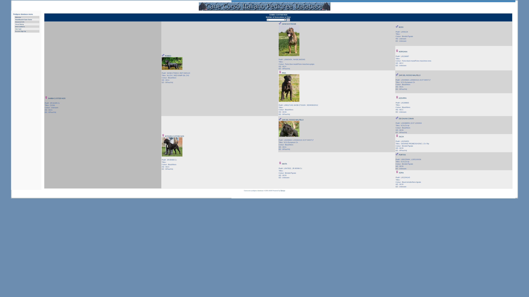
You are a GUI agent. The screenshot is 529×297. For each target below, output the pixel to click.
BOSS (401, 27)
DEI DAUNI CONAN (406, 119)
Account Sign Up (20, 31)
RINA (284, 73)
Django (283, 190)
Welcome (18, 17)
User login (18, 29)
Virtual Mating (19, 24)
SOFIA (401, 173)
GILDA (401, 137)
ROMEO (168, 56)
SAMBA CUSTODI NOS (56, 98)
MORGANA (403, 52)
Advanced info (19, 22)
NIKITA (284, 164)
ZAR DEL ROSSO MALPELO (409, 75)
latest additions (20, 26)
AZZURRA (403, 98)
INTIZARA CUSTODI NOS (174, 136)
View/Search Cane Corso (23, 19)
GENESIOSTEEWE (289, 24)
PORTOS (402, 155)
